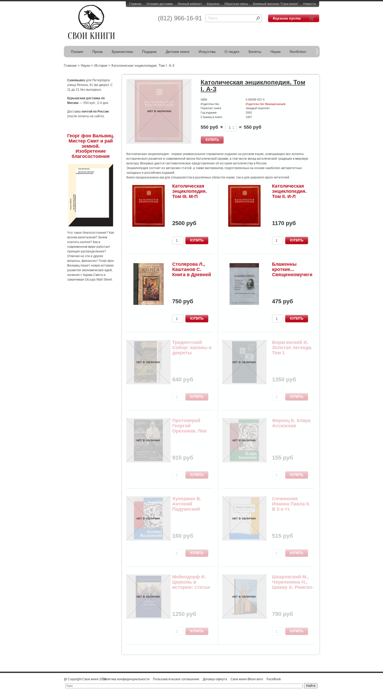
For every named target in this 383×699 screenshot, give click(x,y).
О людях (232, 52)
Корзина (213, 4)
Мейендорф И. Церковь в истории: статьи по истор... (191, 584)
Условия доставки (159, 4)
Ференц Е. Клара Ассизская (291, 423)
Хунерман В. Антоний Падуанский (186, 504)
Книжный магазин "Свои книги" (275, 4)
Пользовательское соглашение (176, 679)
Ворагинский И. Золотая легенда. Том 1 (292, 347)
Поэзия (77, 52)
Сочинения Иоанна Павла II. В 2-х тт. (291, 504)
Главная (135, 4)
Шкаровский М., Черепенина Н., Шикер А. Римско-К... (292, 584)
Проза (97, 52)
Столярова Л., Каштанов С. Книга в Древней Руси (191, 272)
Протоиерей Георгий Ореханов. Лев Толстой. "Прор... (192, 428)
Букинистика (122, 52)
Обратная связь (236, 4)
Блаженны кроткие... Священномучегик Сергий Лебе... (292, 272)
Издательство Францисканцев (266, 104)
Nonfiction (298, 52)
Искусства (207, 52)
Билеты (255, 52)
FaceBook (274, 679)
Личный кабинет (190, 4)
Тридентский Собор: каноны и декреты (192, 347)
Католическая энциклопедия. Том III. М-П (189, 191)
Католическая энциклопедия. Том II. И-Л (289, 191)
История (100, 65)
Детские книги (177, 52)
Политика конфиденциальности (126, 679)
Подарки (149, 52)
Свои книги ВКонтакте (247, 679)
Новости (309, 4)
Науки (275, 52)
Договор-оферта (215, 679)
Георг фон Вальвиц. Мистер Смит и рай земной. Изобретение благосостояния (90, 146)
